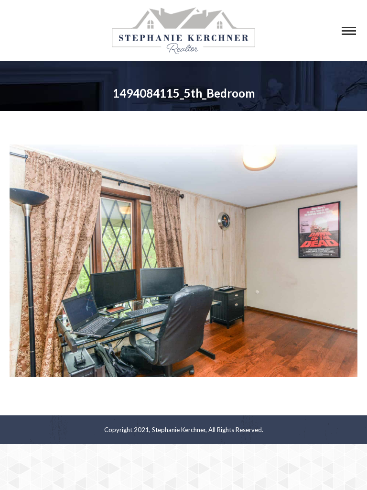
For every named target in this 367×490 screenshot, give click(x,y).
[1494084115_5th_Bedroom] (183, 261)
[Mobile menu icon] (348, 31)
